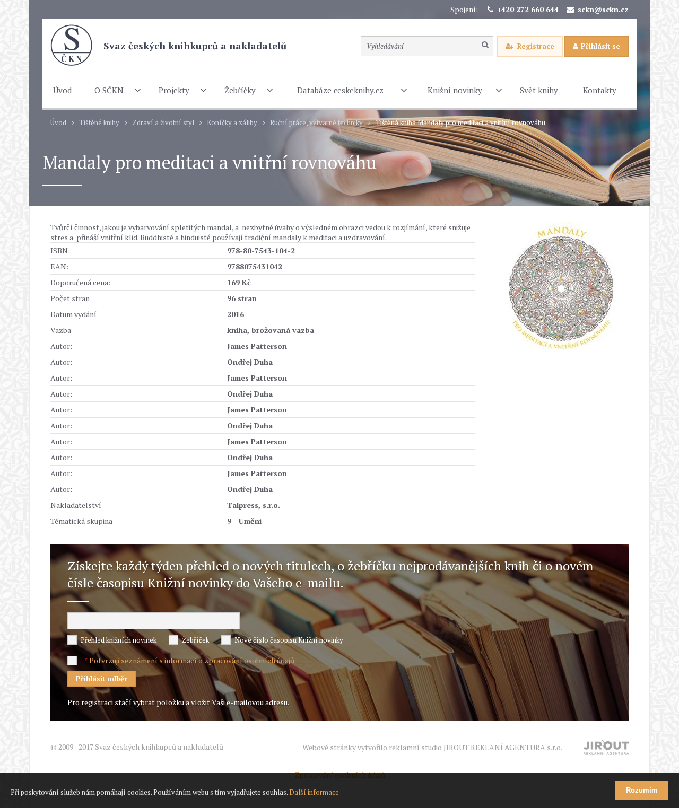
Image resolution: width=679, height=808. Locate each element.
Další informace (314, 792)
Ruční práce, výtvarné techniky (316, 123)
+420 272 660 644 (528, 9)
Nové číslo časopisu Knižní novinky (288, 640)
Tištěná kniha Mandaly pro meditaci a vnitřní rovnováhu (460, 123)
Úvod (58, 123)
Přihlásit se (600, 46)
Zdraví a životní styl (163, 123)
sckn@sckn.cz (603, 9)
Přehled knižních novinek (118, 640)
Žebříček (195, 640)
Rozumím (642, 790)
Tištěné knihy (99, 123)
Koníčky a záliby (232, 123)
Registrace (535, 46)
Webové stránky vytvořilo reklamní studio (432, 747)
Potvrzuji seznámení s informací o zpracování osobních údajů (191, 660)
